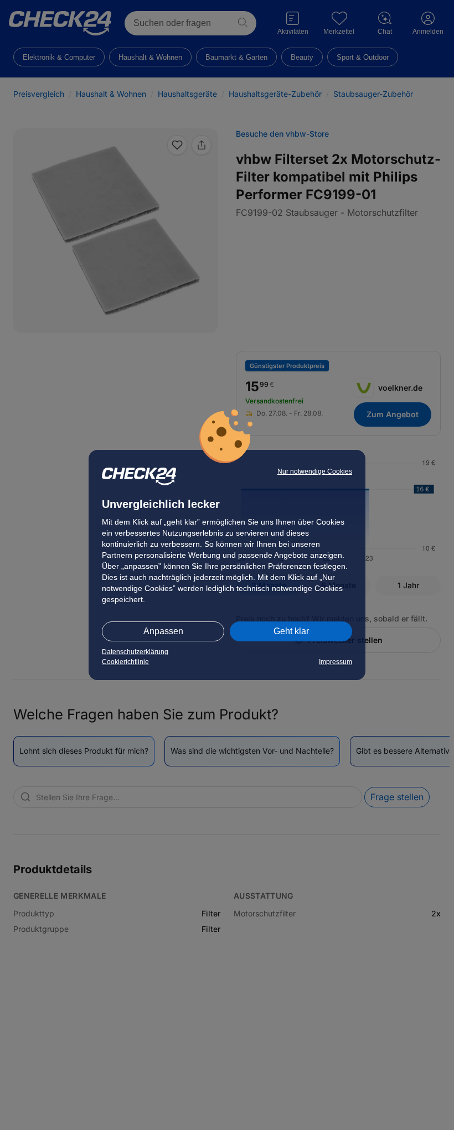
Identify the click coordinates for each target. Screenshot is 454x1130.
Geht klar (291, 631)
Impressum (335, 662)
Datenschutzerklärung (135, 652)
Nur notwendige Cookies (314, 471)
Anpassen (163, 631)
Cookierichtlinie (125, 662)
